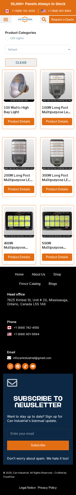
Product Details (19, 121)
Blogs (53, 283)
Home (19, 274)
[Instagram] (10, 366)
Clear (21, 62)
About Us (38, 274)
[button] (6, 19)
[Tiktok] (25, 366)
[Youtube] (33, 366)
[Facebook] (18, 366)
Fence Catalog (30, 283)
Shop (57, 274)
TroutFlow (9, 476)
